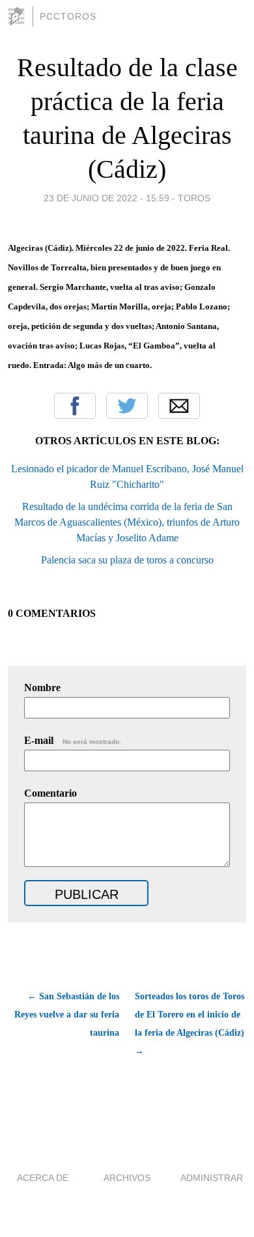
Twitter (127, 406)
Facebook (75, 406)
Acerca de (42, 1178)
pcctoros (68, 16)
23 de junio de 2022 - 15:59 (106, 198)
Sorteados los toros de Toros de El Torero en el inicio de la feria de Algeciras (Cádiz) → (189, 1023)
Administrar (211, 1178)
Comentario (50, 793)
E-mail (72, 740)
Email (179, 406)
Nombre (42, 687)
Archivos (127, 1178)
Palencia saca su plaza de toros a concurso (127, 559)
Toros (194, 198)
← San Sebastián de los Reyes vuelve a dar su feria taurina (66, 1014)
